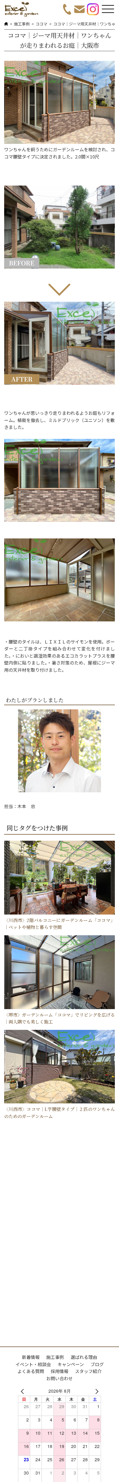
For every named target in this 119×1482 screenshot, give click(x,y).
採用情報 (59, 1371)
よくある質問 (30, 1371)
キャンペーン (71, 1364)
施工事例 (22, 24)
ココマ (41, 24)
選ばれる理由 (84, 1357)
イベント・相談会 (33, 1364)
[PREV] (23, 1391)
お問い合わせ (59, 1378)
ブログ (97, 1364)
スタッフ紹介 (88, 1371)
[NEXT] (95, 1391)
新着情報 (31, 1357)
